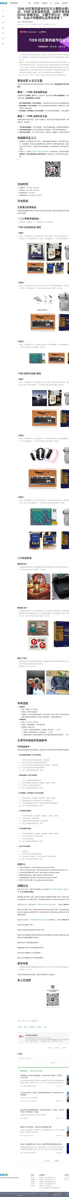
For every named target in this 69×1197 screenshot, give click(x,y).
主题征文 (45, 3)
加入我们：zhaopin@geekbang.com (47, 1183)
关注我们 (33, 1185)
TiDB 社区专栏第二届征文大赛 (46, 904)
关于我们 (33, 1177)
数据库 (19, 1027)
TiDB (45, 1027)
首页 (29, 3)
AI (51, 3)
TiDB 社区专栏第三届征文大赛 (40, 920)
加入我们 (33, 1183)
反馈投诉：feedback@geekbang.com (48, 1181)
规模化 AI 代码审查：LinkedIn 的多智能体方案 (35, 1127)
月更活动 (36, 3)
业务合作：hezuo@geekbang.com (47, 1179)
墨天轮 (45, 151)
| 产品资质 (67, 1194)
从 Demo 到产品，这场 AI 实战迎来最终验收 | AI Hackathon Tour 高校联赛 (42, 1094)
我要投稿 (33, 1179)
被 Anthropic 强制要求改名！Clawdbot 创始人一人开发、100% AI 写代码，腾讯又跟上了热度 (42, 1111)
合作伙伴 (33, 1181)
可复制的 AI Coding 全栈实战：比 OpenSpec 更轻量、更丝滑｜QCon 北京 (41, 1076)
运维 (25, 1027)
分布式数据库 (32, 1027)
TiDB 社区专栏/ (36, 151)
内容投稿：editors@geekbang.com (47, 1177)
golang (57, 3)
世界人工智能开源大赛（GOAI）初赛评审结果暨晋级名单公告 (41, 1144)
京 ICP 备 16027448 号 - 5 (43, 1194)
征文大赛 (40, 1027)
